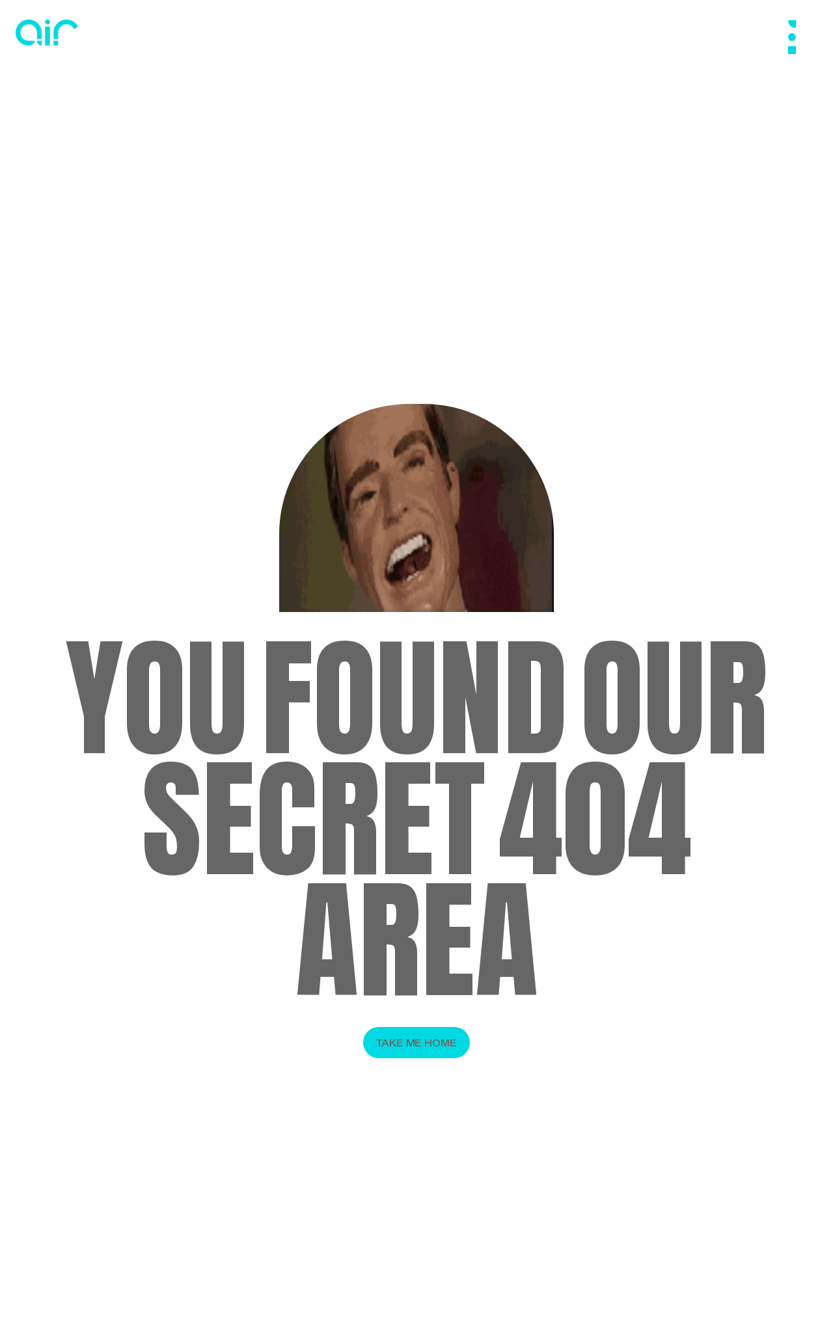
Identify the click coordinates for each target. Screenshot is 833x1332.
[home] (47, 33)
